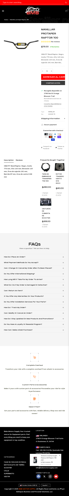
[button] (46, 42)
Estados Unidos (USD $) (29, 485)
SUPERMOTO (9, 473)
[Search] (66, 2)
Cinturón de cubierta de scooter (46, 213)
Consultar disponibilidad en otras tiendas (52, 105)
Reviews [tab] (19, 160)
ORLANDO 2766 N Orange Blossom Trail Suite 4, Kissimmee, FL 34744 (49, 438)
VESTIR (7, 476)
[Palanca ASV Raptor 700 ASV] (35, 460)
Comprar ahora (53, 83)
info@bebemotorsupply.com (47, 468)
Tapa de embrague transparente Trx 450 (46, 177)
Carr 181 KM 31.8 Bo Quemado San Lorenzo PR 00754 (49, 450)
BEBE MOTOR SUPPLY (27, 489)
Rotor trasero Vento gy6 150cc (59, 178)
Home (6, 19)
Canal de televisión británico (15, 462)
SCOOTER (8, 468)
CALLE (6, 471)
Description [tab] (9, 160)
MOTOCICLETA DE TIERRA (14, 465)
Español (44, 485)
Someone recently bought (49, 456)
